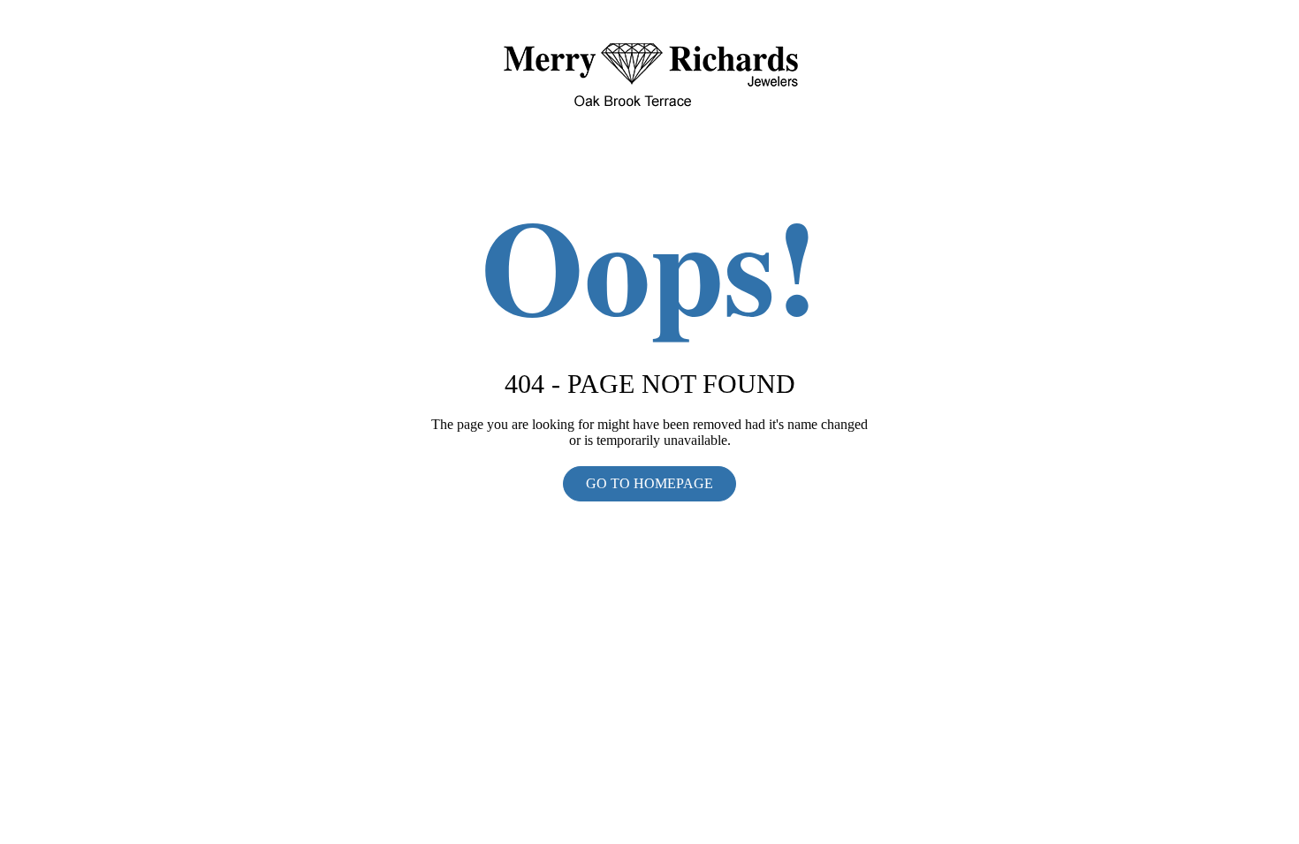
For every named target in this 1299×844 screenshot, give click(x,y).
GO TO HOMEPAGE (649, 483)
